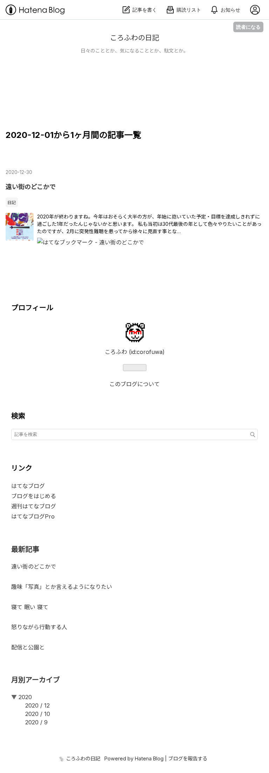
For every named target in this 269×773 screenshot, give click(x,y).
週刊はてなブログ (33, 506)
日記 (11, 202)
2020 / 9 (36, 722)
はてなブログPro (33, 516)
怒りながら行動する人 (39, 627)
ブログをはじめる (33, 496)
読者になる (248, 27)
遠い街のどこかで (31, 186)
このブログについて (134, 384)
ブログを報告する (187, 758)
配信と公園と (28, 647)
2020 (25, 697)
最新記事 (25, 549)
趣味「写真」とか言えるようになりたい (61, 586)
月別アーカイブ (35, 680)
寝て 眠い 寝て (29, 607)
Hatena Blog (149, 758)
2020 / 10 (37, 713)
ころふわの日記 (134, 38)
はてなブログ (28, 485)
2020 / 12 (37, 705)
